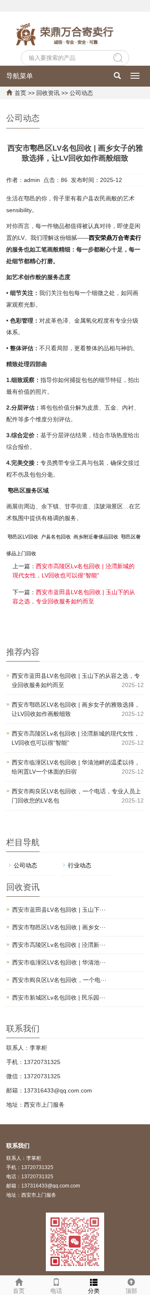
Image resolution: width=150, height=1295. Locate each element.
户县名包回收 (56, 537)
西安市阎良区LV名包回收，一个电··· (59, 980)
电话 (56, 1290)
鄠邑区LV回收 (23, 537)
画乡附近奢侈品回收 (95, 537)
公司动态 (81, 93)
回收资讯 (48, 93)
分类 (94, 1290)
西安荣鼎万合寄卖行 (115, 237)
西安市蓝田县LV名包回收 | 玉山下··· (59, 909)
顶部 (131, 1290)
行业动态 (79, 865)
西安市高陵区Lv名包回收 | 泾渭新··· (58, 944)
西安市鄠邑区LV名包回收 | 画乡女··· (59, 927)
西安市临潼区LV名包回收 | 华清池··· (59, 962)
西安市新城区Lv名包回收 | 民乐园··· (58, 997)
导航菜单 (19, 75)
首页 (20, 93)
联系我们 (18, 1145)
